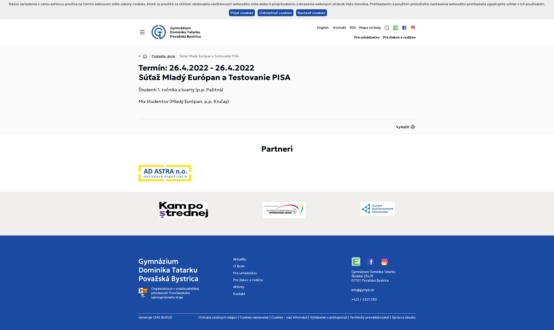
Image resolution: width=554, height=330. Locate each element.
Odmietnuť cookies (275, 13)
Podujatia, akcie (163, 56)
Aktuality (239, 259)
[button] (387, 27)
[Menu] (142, 32)
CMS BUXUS (162, 317)
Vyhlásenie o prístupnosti (328, 317)
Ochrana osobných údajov (217, 317)
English (323, 28)
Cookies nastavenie (254, 317)
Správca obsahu (404, 317)
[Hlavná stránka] (145, 56)
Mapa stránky (370, 28)
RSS (353, 28)
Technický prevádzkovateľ (369, 317)
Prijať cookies (242, 13)
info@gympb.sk (362, 290)
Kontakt (339, 28)
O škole (239, 266)
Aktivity (238, 287)
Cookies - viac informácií (289, 317)
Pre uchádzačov (367, 37)
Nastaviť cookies (311, 13)
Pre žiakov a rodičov (399, 37)
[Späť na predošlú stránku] (140, 56)
